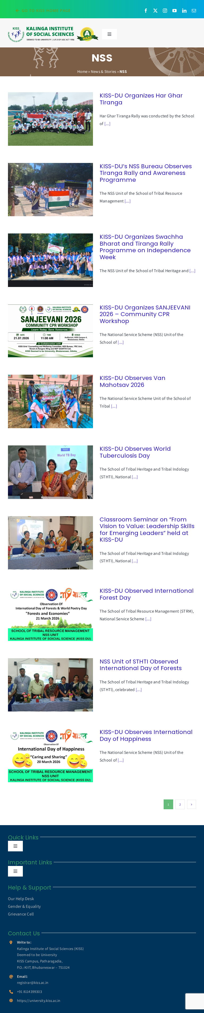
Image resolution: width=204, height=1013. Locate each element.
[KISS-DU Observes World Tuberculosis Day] (50, 472)
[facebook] (146, 10)
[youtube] (174, 10)
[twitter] (155, 10)
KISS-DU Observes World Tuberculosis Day (43, 472)
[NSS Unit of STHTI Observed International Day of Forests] (50, 685)
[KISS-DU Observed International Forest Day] (50, 614)
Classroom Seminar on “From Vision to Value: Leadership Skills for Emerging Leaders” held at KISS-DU (43, 543)
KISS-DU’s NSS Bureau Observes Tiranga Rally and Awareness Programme (43, 190)
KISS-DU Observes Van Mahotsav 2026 (43, 402)
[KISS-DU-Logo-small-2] (53, 28)
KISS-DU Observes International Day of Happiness (43, 756)
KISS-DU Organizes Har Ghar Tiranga (43, 119)
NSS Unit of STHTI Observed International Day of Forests (43, 685)
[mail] (194, 10)
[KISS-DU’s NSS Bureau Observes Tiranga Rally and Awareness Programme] (50, 189)
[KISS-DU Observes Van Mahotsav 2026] (50, 401)
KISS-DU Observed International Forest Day (43, 614)
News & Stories (103, 71)
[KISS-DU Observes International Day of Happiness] (50, 755)
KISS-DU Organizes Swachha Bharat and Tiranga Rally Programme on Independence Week (43, 260)
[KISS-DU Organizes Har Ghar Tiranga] (50, 119)
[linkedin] (184, 10)
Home (82, 71)
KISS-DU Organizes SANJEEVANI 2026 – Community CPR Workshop (43, 331)
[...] (107, 123)
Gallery (58, 119)
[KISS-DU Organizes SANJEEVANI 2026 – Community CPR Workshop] (50, 331)
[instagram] (165, 10)
